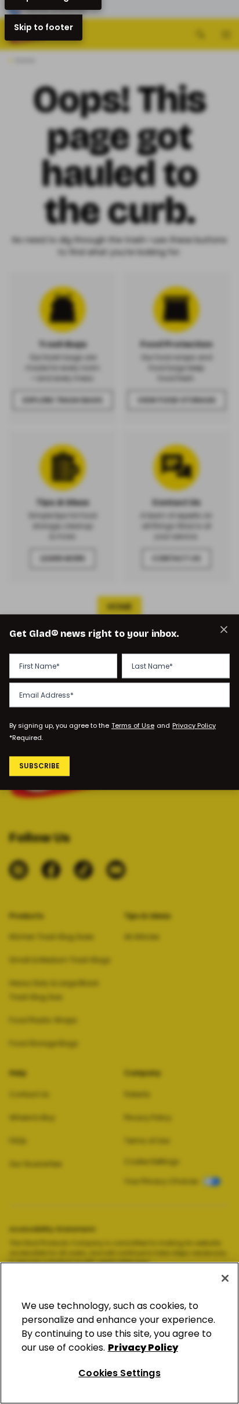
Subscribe (39, 766)
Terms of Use (132, 726)
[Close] (225, 1278)
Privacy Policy (194, 726)
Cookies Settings (119, 1373)
